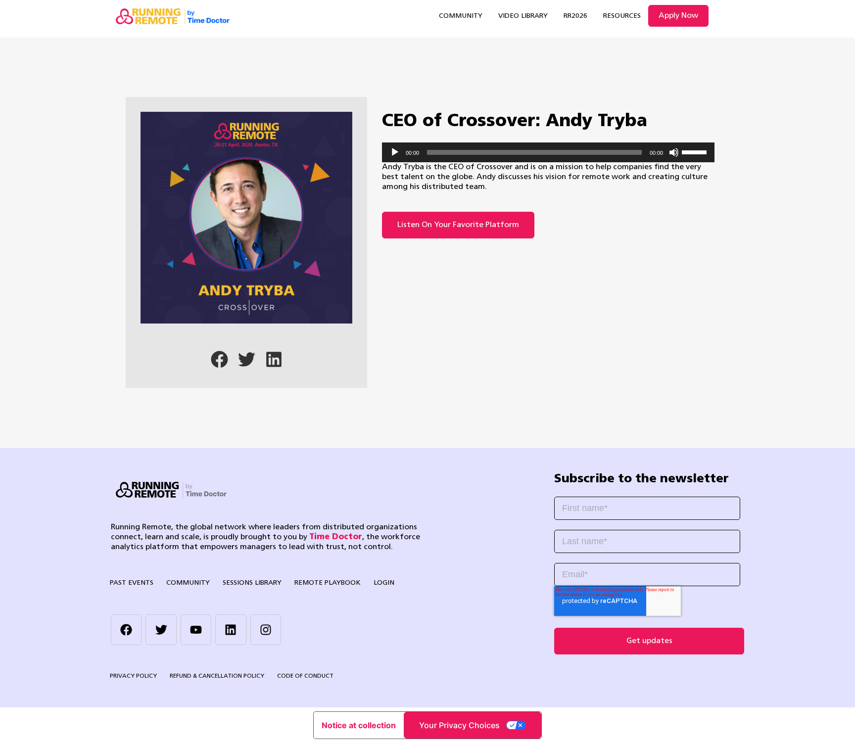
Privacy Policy (133, 676)
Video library (523, 16)
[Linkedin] (230, 629)
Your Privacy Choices (459, 725)
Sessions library (252, 583)
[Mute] (674, 152)
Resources (622, 16)
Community (460, 16)
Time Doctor (335, 537)
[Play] (395, 152)
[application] (548, 152)
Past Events (131, 583)
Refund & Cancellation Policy (217, 676)
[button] (219, 359)
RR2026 (575, 16)
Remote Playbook (327, 583)
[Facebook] (126, 629)
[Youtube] (196, 629)
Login (384, 583)
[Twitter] (160, 629)
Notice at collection (359, 725)
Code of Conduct (305, 676)
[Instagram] (265, 629)
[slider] (696, 151)
